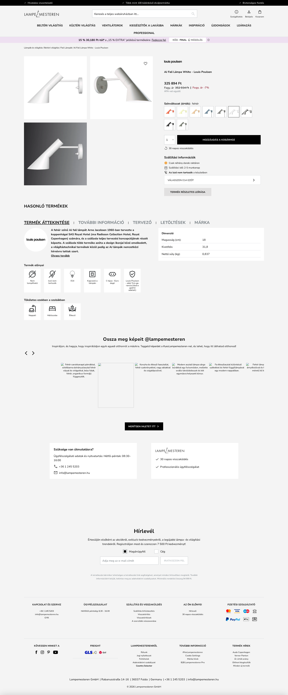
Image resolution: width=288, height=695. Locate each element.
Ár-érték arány (241, 658)
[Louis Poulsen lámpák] (182, 61)
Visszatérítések (144, 617)
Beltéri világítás (51, 47)
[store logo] (41, 14)
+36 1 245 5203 (69, 466)
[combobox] (144, 14)
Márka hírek (192, 658)
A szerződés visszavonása (144, 621)
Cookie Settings (192, 655)
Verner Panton (241, 655)
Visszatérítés (144, 614)
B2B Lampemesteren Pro (193, 662)
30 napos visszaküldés (192, 614)
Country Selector (144, 665)
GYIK (46, 617)
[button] (55, 154)
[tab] (49, 223)
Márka (202, 222)
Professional (144, 33)
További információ (101, 222)
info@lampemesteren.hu (74, 472)
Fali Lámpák (66, 47)
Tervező (142, 222)
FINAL (187, 39)
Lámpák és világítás (33, 47)
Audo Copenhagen (241, 652)
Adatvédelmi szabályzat (144, 662)
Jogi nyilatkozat (144, 655)
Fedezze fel (159, 40)
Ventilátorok (112, 25)
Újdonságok (220, 25)
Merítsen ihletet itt (142, 426)
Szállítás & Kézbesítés (144, 611)
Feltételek (144, 658)
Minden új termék (241, 665)
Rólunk (144, 652)
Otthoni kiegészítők (241, 662)
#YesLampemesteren (193, 652)
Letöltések (173, 222)
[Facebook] (36, 652)
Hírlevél (192, 611)
